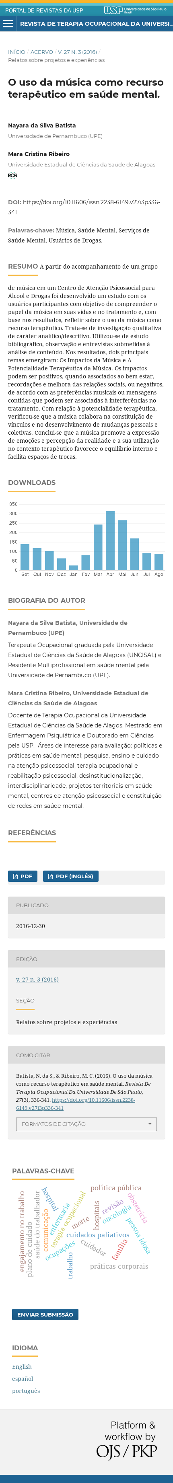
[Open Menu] (8, 24)
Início (16, 52)
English (22, 1366)
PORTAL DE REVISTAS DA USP (44, 11)
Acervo (42, 52)
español (22, 1378)
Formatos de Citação (54, 1124)
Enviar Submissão (45, 1314)
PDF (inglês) (73, 876)
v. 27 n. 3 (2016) (77, 52)
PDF (25, 876)
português (26, 1391)
